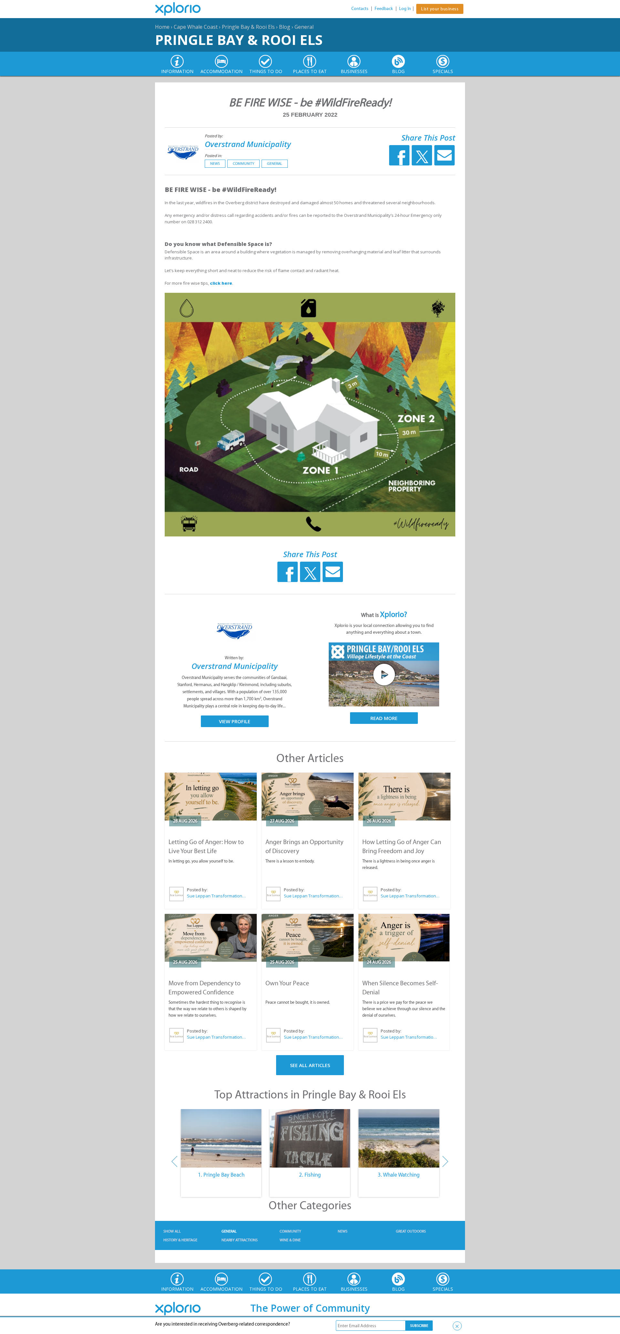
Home (162, 26)
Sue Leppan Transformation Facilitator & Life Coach (216, 896)
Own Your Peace (287, 983)
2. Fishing (310, 1174)
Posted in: (213, 155)
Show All (172, 1231)
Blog (284, 26)
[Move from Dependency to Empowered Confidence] (211, 938)
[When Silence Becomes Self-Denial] (404, 937)
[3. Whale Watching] (399, 1138)
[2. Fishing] (310, 1138)
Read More (384, 718)
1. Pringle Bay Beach (221, 1174)
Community (243, 163)
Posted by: (214, 135)
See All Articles (310, 1065)
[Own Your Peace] (308, 938)
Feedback (384, 8)
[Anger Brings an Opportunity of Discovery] (308, 797)
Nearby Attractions (240, 1240)
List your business (440, 9)
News (215, 163)
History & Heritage (180, 1240)
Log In (405, 8)
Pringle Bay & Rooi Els (248, 26)
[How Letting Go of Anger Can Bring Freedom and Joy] (404, 797)
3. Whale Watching (399, 1174)
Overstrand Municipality (248, 144)
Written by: (235, 657)
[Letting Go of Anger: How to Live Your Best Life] (211, 797)
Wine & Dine (290, 1240)
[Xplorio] (183, 9)
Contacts (359, 8)
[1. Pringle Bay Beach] (221, 1138)
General (304, 26)
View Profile (234, 721)
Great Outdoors (411, 1231)
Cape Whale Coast (196, 26)
